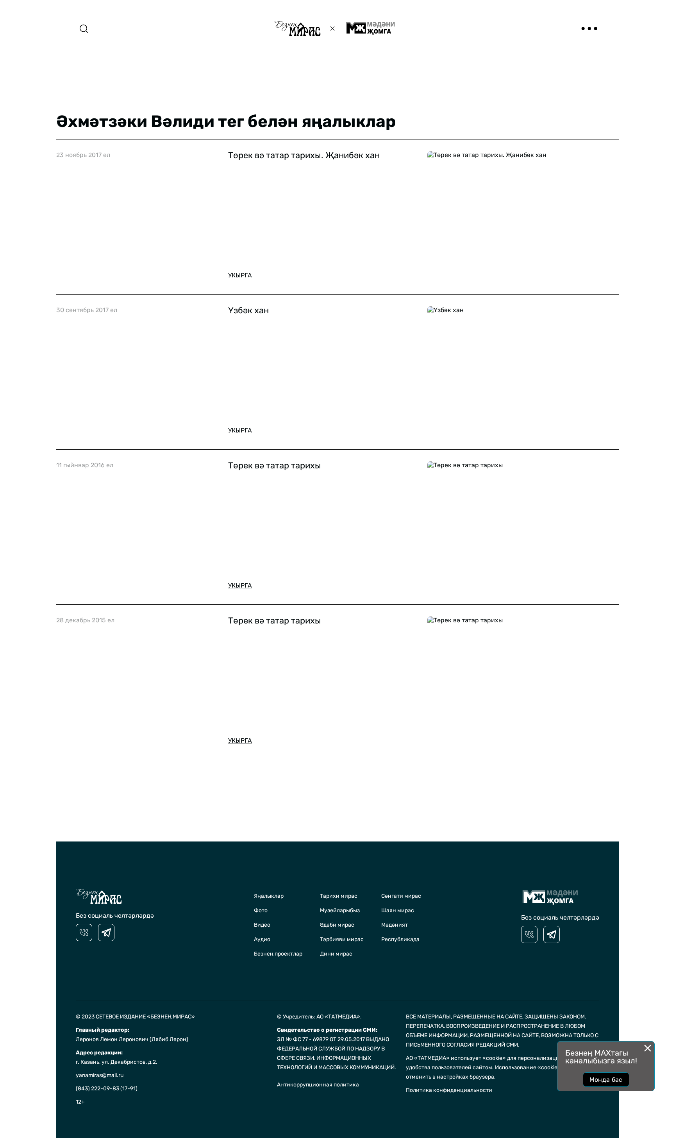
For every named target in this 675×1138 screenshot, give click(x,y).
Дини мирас (336, 953)
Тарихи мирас (338, 896)
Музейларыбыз (340, 910)
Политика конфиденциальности (449, 1090)
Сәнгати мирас (401, 896)
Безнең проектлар (278, 953)
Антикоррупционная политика (318, 1084)
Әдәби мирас (337, 925)
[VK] (84, 932)
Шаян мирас (397, 910)
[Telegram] (106, 932)
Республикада (400, 939)
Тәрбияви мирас (342, 939)
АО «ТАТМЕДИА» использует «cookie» (456, 1058)
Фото (261, 910)
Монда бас (606, 1079)
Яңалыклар (269, 896)
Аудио (262, 939)
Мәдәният (394, 925)
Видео (262, 925)
